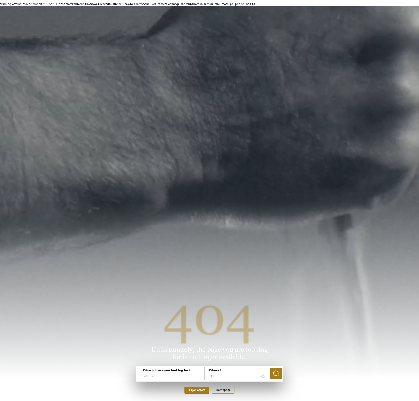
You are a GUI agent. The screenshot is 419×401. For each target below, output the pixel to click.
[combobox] (237, 376)
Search (276, 373)
